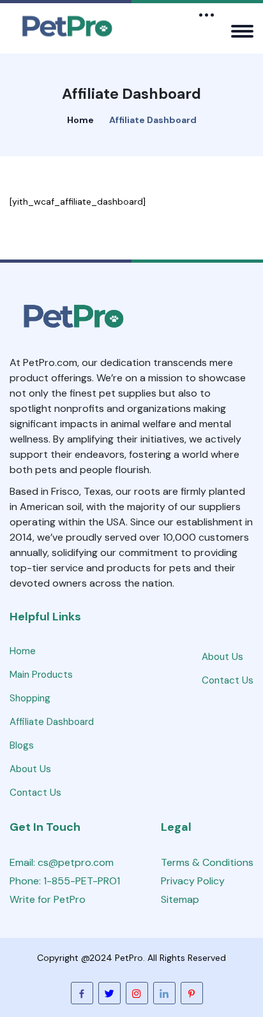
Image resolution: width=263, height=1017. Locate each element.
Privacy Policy (193, 881)
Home (80, 120)
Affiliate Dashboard (52, 721)
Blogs (22, 745)
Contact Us (35, 792)
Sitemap (180, 899)
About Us (30, 769)
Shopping (30, 698)
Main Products (41, 674)
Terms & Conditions (207, 862)
